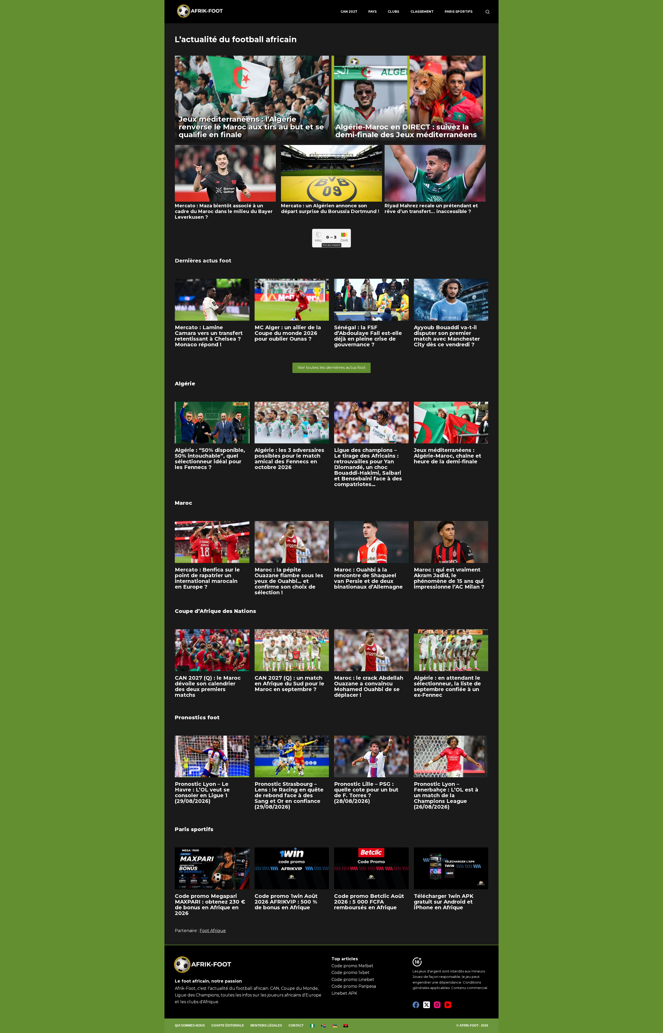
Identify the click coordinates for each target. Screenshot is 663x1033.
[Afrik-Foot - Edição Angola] (345, 1026)
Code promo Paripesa (354, 986)
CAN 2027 (349, 11)
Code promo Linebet (353, 979)
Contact (296, 1025)
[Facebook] (416, 1004)
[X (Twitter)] (426, 1004)
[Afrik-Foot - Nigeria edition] (312, 1026)
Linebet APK (344, 993)
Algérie (185, 383)
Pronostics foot (197, 717)
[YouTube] (447, 1004)
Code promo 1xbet (351, 972)
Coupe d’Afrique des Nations (215, 611)
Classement (422, 11)
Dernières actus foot (203, 261)
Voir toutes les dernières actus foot (331, 367)
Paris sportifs (458, 11)
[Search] (487, 12)
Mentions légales (266, 1025)
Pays (372, 11)
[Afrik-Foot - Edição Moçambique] (334, 1026)
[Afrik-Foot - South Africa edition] (323, 1026)
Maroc (183, 503)
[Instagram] (437, 1004)
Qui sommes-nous (190, 1025)
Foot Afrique (213, 930)
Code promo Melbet (352, 965)
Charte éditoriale (227, 1025)
